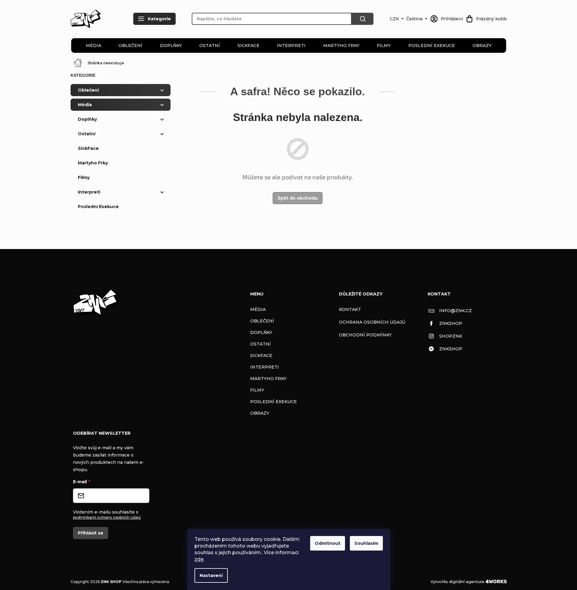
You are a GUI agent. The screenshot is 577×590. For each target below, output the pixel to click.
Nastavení (211, 575)
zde (199, 559)
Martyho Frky (341, 45)
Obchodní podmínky (365, 335)
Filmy (384, 45)
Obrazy (482, 45)
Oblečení (130, 45)
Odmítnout (327, 543)
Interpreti (291, 45)
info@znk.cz (455, 310)
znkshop (450, 323)
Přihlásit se (90, 533)
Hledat (362, 19)
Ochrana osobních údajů (372, 322)
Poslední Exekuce (431, 45)
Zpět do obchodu (297, 198)
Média (93, 45)
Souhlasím (366, 543)
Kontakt (350, 309)
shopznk (450, 336)
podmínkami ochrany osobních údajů (107, 517)
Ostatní (209, 45)
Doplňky (171, 45)
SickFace (248, 45)
